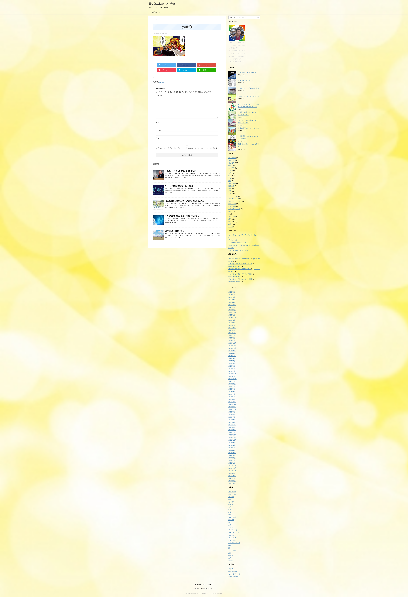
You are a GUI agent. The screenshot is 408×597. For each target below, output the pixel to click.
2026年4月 (232, 302)
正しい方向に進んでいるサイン (238, 243)
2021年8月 (232, 445)
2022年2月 (232, 430)
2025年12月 (232, 312)
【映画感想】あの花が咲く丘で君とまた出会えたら (184, 201)
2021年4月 (232, 455)
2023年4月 (232, 394)
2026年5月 (232, 300)
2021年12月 (232, 435)
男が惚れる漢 (232, 240)
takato (161, 82)
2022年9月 (232, 412)
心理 (229, 224)
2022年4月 (232, 425)
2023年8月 (232, 384)
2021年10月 (232, 440)
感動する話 (232, 160)
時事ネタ (231, 186)
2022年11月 (232, 407)
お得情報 (231, 168)
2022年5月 (232, 422)
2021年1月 (232, 463)
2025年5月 (232, 330)
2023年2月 (232, 399)
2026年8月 (232, 292)
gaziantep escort (234, 266)
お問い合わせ (156, 12)
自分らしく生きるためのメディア (204, 588)
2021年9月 (232, 442)
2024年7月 (232, 356)
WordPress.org (233, 576)
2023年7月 (232, 386)
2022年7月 (232, 417)
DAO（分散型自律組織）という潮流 (179, 186)
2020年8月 (232, 476)
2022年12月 (232, 404)
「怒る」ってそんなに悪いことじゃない (181, 171)
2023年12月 (232, 374)
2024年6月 (232, 358)
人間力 (230, 193)
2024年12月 (232, 343)
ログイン (231, 569)
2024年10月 (232, 348)
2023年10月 (232, 379)
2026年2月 (232, 307)
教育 (229, 211)
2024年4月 (232, 363)
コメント (159, 95)
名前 (158, 122)
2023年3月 (232, 397)
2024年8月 (232, 353)
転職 (229, 178)
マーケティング (233, 198)
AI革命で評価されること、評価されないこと (182, 216)
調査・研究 (232, 204)
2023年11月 (232, 376)
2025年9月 (232, 320)
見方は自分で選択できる (174, 231)
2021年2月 (232, 460)
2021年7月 (232, 448)
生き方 (230, 170)
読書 (229, 181)
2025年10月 (232, 317)
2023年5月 (232, 391)
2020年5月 (232, 483)
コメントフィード (234, 574)
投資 (229, 165)
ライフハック (232, 196)
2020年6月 (232, 481)
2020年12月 (232, 465)
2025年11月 (232, 315)
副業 (229, 188)
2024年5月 (232, 361)
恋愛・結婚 (232, 206)
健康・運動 (232, 183)
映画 (229, 176)
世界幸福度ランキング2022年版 (248, 128)
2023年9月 (232, 381)
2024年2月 (232, 368)
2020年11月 (232, 468)
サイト (158, 138)
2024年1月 (232, 371)
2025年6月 (232, 328)
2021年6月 (232, 450)
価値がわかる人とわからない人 (248, 96)
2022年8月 (232, 414)
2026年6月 (232, 297)
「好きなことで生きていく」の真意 (240, 264)
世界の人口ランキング (245, 80)
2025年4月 (232, 333)
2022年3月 (232, 427)
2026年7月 (232, 294)
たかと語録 (232, 216)
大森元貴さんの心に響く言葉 (238, 250)
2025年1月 (232, 340)
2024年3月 (232, 366)
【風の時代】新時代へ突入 (247, 72)
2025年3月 (232, 335)
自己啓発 (231, 163)
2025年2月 (232, 338)
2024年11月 (232, 345)
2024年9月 (232, 351)
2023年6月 (232, 389)
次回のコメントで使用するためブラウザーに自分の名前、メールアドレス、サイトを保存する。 (186, 149)
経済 (229, 219)
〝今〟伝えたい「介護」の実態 (248, 88)
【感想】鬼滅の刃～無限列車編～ (239, 258)
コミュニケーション (235, 201)
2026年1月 (232, 310)
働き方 (230, 221)
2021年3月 (232, 458)
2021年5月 (232, 453)
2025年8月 (232, 322)
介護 (229, 173)
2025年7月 (232, 325)
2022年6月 (232, 419)
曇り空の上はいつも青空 (162, 3)
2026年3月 (232, 305)
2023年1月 (232, 402)
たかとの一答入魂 (234, 209)
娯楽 (229, 191)
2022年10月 (232, 409)
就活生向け (232, 158)
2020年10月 (232, 471)
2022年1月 (232, 432)
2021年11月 (232, 437)
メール (159, 130)
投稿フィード (232, 571)
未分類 (230, 227)
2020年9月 (232, 473)
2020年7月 (232, 478)
